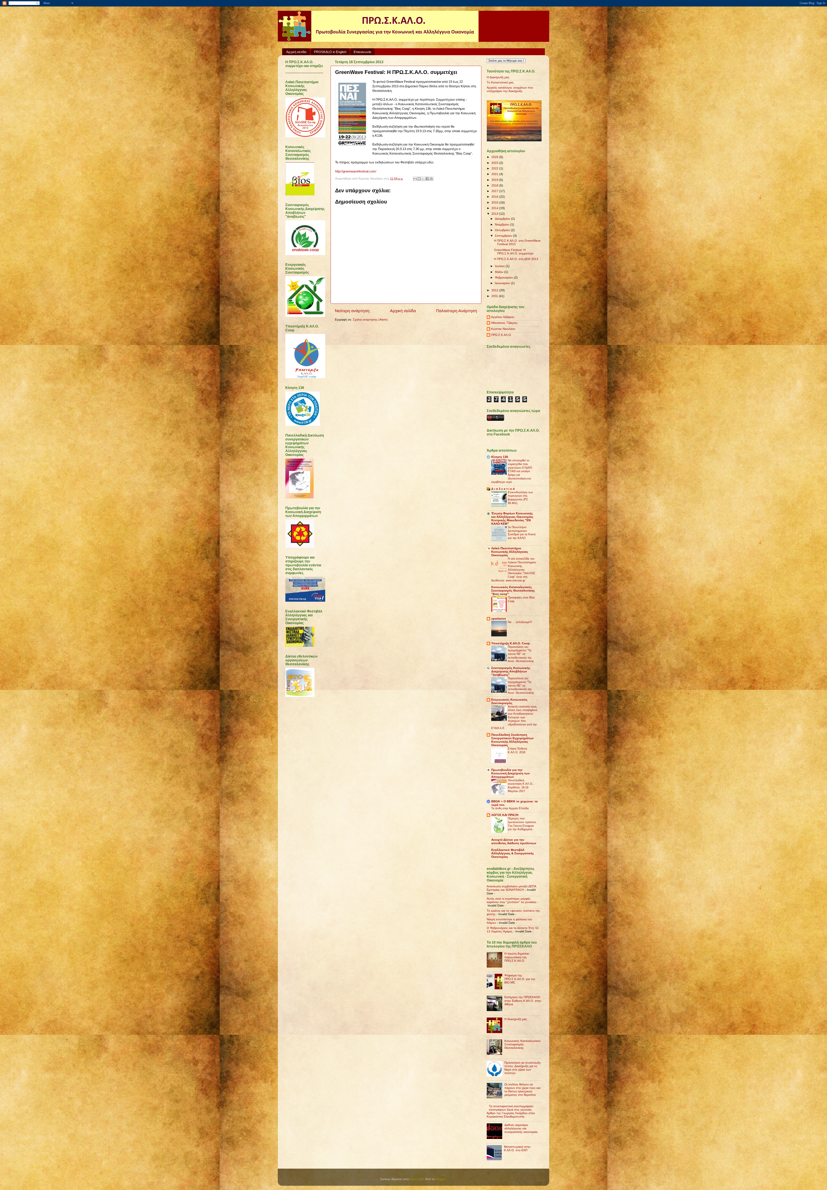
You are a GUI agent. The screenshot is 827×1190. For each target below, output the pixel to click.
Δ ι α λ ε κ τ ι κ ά (503, 488)
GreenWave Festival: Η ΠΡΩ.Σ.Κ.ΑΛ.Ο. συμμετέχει (513, 251)
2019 (495, 180)
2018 (495, 185)
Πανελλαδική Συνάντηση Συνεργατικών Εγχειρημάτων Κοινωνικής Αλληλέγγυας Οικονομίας (512, 740)
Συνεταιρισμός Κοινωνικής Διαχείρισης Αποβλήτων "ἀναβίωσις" (510, 671)
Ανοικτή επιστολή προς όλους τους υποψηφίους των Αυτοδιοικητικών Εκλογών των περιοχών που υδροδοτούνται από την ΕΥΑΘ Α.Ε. (514, 717)
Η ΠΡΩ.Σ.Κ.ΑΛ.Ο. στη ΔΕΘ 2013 (516, 259)
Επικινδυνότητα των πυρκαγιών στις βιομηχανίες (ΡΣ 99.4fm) (520, 498)
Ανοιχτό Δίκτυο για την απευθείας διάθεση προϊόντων (513, 841)
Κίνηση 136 (499, 457)
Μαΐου (499, 272)
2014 (495, 208)
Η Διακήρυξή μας (498, 77)
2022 (495, 168)
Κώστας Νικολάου (503, 328)
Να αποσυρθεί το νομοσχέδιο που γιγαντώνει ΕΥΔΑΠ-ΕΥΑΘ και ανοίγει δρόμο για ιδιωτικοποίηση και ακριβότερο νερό (512, 471)
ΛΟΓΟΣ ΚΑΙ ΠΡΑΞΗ (504, 815)
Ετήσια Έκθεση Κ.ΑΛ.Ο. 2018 (517, 750)
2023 (495, 162)
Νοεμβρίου (502, 224)
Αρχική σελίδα (296, 52)
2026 (495, 157)
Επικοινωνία (362, 52)
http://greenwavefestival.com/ (355, 171)
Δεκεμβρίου (503, 218)
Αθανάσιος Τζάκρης (504, 322)
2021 (495, 174)
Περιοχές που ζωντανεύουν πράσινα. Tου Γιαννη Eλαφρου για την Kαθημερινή (522, 824)
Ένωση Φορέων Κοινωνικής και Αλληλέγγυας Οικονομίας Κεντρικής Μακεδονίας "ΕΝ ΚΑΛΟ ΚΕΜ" (512, 518)
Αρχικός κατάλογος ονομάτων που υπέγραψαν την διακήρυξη (510, 89)
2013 (495, 213)
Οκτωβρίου (503, 230)
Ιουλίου (500, 266)
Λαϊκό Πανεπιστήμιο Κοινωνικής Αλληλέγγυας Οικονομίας (509, 552)
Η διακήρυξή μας (515, 1019)
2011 (495, 296)
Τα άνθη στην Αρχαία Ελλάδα (510, 808)
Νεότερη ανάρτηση (352, 310)
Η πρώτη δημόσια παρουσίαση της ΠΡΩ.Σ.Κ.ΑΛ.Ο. (516, 957)
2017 (495, 191)
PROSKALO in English (330, 52)
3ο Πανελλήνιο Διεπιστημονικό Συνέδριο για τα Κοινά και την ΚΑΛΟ (522, 533)
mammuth (416, 1179)
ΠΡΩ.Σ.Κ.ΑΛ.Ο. (501, 335)
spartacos (498, 618)
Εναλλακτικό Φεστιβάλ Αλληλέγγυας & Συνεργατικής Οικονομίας (512, 853)
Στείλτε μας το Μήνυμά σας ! (506, 60)
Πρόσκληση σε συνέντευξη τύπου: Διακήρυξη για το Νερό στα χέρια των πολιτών (522, 1068)
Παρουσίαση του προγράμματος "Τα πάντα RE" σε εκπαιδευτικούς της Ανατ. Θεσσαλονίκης (521, 654)
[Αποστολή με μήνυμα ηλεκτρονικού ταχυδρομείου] (415, 179)
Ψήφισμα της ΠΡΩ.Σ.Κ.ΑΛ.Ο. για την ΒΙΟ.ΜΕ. (519, 979)
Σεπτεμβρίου (504, 235)
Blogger (441, 1179)
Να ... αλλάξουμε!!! (520, 622)
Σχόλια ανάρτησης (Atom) (370, 319)
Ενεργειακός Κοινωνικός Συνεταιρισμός (509, 701)
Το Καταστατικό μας (500, 82)
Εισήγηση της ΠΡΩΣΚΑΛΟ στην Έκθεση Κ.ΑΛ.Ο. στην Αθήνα (522, 1001)
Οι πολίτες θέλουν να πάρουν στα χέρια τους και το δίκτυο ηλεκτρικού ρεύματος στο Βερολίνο (522, 1090)
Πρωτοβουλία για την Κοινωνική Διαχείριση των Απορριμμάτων (510, 773)
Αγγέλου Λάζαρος (502, 317)
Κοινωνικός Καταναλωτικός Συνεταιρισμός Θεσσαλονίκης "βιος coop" (513, 591)
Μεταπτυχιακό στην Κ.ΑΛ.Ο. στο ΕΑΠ (517, 1148)
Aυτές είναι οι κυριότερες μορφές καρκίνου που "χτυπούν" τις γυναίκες (511, 900)
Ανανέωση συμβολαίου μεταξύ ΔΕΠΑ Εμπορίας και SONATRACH (511, 888)
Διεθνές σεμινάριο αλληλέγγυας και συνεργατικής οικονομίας (521, 1128)
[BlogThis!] (419, 179)
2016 (495, 196)
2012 (495, 290)
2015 (495, 202)
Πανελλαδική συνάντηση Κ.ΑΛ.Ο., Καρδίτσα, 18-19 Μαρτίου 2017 (521, 786)
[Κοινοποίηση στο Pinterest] (431, 179)
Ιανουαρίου (503, 283)
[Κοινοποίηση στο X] (423, 179)
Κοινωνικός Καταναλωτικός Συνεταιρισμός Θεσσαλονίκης (522, 1044)
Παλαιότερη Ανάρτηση (456, 310)
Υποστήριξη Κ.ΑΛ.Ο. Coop (510, 643)
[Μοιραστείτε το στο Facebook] (427, 179)
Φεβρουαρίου (504, 277)
